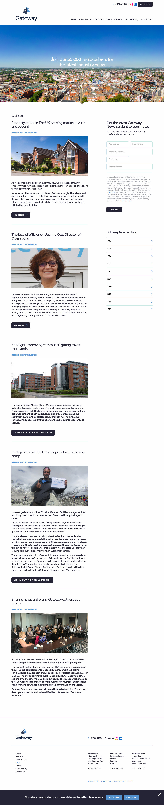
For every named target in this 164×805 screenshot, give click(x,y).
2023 (109, 264)
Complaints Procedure (123, 781)
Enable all (114, 797)
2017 (109, 309)
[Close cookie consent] (159, 794)
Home (73, 19)
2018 (109, 302)
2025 (109, 249)
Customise (131, 797)
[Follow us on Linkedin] (135, 4)
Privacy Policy (93, 781)
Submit (114, 209)
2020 (109, 286)
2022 (109, 271)
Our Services (96, 19)
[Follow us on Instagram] (131, 4)
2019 (109, 294)
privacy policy (126, 201)
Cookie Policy (106, 781)
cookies (47, 797)
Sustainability (132, 19)
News (109, 19)
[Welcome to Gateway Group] (28, 14)
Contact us (145, 4)
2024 (109, 256)
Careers (118, 19)
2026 (109, 241)
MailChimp (110, 192)
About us (83, 19)
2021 (109, 279)
